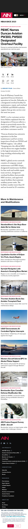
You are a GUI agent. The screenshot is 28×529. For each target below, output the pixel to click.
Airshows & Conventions (8, 491)
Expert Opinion (5, 483)
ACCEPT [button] (11, 525)
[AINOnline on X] (7, 443)
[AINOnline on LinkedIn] (10, 443)
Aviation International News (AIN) (10, 452)
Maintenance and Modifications (11, 26)
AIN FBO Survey (6, 450)
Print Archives (5, 481)
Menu (22, 15)
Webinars (4, 489)
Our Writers (5, 505)
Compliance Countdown (8, 496)
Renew (3, 474)
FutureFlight (5, 459)
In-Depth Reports (6, 485)
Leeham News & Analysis (8, 463)
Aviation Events (6, 494)
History (4, 507)
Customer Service (6, 472)
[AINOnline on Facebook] (1, 443)
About (3, 502)
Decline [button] (17, 525)
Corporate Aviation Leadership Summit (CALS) (13, 461)
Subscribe (4, 470)
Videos (4, 487)
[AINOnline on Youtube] (4, 443)
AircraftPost (5, 455)
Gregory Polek (7, 88)
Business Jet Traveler (7, 457)
